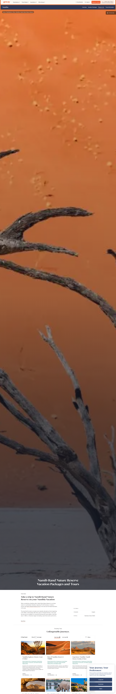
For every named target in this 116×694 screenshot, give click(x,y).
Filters (89, 637)
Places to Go (101, 7)
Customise (100, 684)
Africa (14, 12)
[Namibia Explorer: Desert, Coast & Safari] (33, 659)
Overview (84, 7)
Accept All (100, 679)
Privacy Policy (102, 675)
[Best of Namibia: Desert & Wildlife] (58, 659)
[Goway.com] (7, 2)
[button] (111, 13)
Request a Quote (96, 2)
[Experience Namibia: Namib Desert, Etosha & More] (83, 659)
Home (4, 12)
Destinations (9, 12)
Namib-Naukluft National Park (33, 606)
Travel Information (110, 7)
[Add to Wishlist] (43, 642)
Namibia (18, 12)
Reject (100, 688)
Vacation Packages (92, 7)
